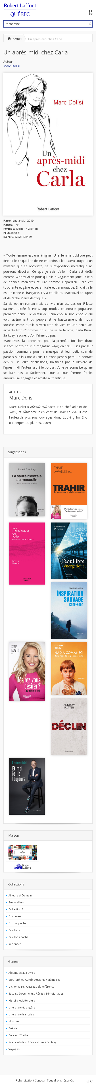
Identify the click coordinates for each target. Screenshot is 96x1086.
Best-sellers (16, 902)
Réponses (14, 944)
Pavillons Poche (18, 937)
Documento (15, 916)
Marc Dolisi (11, 66)
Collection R (15, 909)
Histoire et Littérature (21, 1000)
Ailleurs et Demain (20, 895)
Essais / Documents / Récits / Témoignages (36, 993)
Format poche (17, 923)
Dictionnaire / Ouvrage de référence (31, 986)
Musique (13, 1021)
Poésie (12, 1028)
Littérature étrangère (21, 1007)
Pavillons (14, 930)
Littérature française (21, 1014)
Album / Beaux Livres (21, 972)
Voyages (14, 1049)
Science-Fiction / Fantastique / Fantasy (32, 1042)
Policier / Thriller (18, 1035)
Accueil (17, 39)
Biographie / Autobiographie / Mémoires (34, 979)
